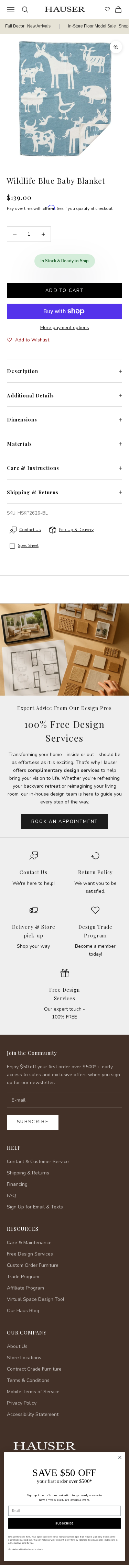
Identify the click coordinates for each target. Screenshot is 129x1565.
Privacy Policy (21, 1403)
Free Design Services (30, 1254)
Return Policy (95, 872)
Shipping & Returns (28, 1173)
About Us (17, 1346)
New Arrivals (39, 26)
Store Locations (24, 1357)
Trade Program (23, 1276)
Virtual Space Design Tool (35, 1299)
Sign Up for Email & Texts (35, 1207)
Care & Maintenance (29, 1242)
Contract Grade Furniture (34, 1369)
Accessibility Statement (32, 1414)
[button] (28, 340)
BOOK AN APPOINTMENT (64, 822)
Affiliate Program (25, 1288)
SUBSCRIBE (64, 1523)
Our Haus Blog (23, 1310)
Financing (17, 1184)
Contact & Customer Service (38, 1161)
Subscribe (33, 1122)
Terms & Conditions (28, 1380)
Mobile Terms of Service (33, 1391)
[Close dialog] (119, 1457)
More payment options (64, 327)
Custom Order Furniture (32, 1265)
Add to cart (64, 291)
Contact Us (33, 872)
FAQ (11, 1195)
